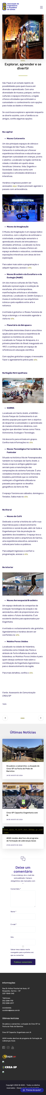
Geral (23, 61)
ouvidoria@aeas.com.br (11, 1010)
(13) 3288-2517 (8, 1003)
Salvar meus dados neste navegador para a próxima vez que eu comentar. (22, 952)
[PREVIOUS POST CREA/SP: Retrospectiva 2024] (5, 718)
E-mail (14, 924)
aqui (15, 186)
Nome (13, 912)
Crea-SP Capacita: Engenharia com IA (16, 1032)
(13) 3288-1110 (7, 1001)
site (29, 268)
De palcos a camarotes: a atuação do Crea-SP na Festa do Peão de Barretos (22, 768)
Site (12, 937)
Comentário (16, 889)
